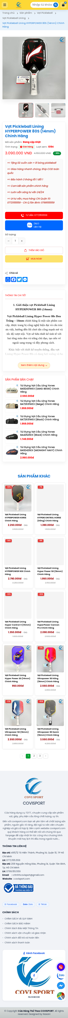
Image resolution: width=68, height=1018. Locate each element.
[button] (26, 110)
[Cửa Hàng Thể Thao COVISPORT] (19, 5)
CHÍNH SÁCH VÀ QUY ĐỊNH (18, 919)
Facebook (34, 997)
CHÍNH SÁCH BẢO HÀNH (17, 924)
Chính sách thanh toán (17, 943)
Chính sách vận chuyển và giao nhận (25, 933)
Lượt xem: (41, 147)
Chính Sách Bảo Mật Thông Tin (21, 928)
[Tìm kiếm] (55, 5)
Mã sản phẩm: (13, 142)
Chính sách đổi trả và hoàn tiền (22, 938)
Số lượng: (10, 234)
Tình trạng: (11, 147)
